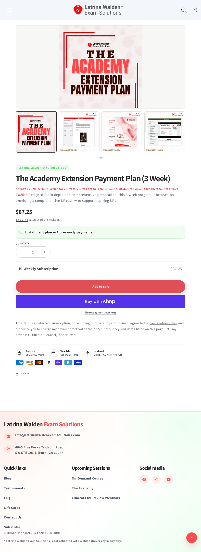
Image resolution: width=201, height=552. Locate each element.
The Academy (83, 488)
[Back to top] (191, 537)
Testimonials (14, 488)
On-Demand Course (87, 478)
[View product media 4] (164, 131)
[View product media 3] (121, 131)
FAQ (7, 498)
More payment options (100, 312)
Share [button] (25, 374)
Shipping (22, 219)
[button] (9, 10)
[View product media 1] (36, 131)
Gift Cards (12, 507)
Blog (7, 478)
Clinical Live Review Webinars (96, 498)
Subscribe (12, 527)
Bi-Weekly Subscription (39, 268)
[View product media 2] (79, 131)
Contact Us (13, 517)
